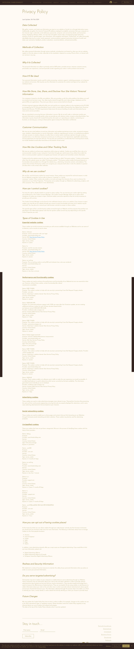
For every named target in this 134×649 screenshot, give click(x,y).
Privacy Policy (42, 647)
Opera (26, 543)
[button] (47, 2)
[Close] (132, 646)
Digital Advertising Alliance (32, 552)
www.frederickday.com (34, 235)
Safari (26, 540)
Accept (126, 646)
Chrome (27, 535)
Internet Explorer (29, 536)
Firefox (27, 538)
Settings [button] (108, 646)
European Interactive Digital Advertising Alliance (38, 556)
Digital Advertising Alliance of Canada (35, 554)
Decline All (117, 646)
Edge (26, 542)
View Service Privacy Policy (37, 237)
